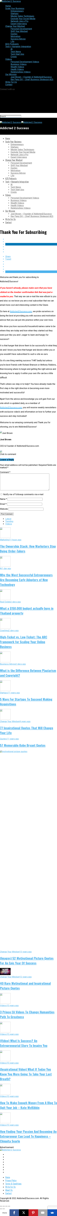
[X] (23, 1212)
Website (4, 509)
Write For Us (11, 82)
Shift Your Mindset (19, 31)
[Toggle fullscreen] (6, 1206)
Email (3, 504)
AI (12, 49)
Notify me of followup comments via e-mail (23, 494)
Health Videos (17, 69)
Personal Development (21, 28)
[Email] (43, 1212)
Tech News (16, 51)
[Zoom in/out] (9, 1206)
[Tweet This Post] (31, 241)
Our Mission (11, 74)
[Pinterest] (33, 1212)
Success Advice (18, 39)
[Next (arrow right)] (4, 1208)
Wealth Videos (17, 67)
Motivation (15, 36)
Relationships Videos (20, 72)
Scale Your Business (14, 8)
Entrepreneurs (17, 11)
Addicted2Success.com (21, 311)
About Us (9, 1190)
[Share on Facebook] (31, 239)
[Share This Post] (31, 244)
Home (8, 6)
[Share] (4, 1206)
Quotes (14, 34)
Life (12, 41)
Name (3, 499)
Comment (5, 472)
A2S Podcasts (12, 44)
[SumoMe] (52, 1212)
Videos (8, 59)
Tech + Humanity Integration (18, 46)
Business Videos (19, 64)
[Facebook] (14, 1212)
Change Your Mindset (15, 26)
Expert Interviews (19, 23)
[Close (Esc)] (1, 1206)
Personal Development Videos (25, 61)
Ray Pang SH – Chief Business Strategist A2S (32, 79)
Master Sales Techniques (22, 16)
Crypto (14, 56)
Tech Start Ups (17, 54)
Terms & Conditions (13, 1183)
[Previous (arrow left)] (1, 1208)
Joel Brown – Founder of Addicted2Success (31, 77)
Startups (14, 13)
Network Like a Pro (19, 21)
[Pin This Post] (31, 246)
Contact (8, 84)
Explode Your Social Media (23, 18)
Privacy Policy (10, 1180)
